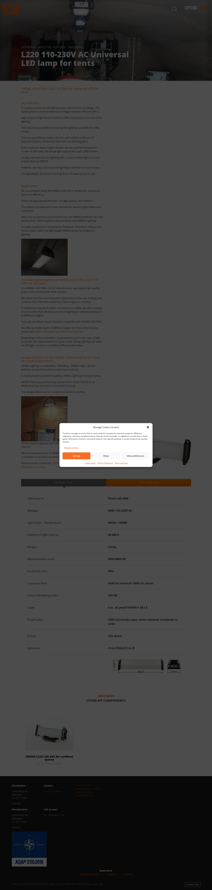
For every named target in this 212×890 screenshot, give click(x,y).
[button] (147, 427)
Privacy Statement (105, 463)
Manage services (71, 447)
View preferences (135, 455)
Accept (76, 455)
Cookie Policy (90, 463)
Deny (106, 455)
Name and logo (121, 463)
